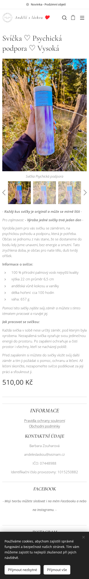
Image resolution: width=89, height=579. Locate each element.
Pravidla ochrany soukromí (44, 420)
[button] (63, 17)
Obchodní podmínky (44, 426)
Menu (82, 17)
